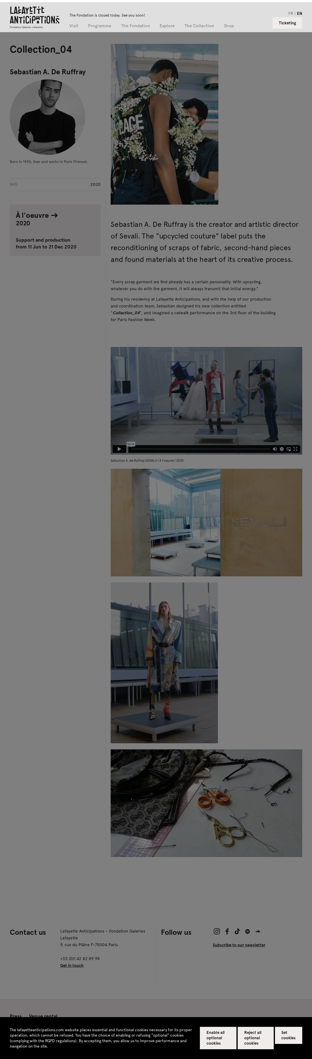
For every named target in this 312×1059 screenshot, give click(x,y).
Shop (229, 26)
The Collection (199, 26)
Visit (73, 26)
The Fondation (135, 26)
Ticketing (287, 23)
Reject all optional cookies (253, 1037)
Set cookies (288, 1034)
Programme (99, 26)
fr (290, 13)
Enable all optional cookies (215, 1037)
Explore (167, 26)
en (299, 13)
